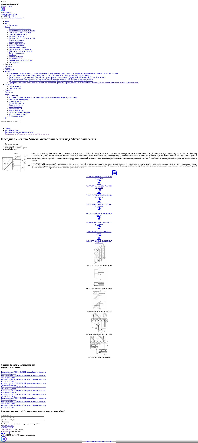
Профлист (12, 55)
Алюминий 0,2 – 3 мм (17, 58)
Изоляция (8, 66)
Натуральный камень (16, 45)
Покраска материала (51, 79)
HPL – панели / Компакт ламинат (20, 51)
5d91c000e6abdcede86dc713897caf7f (99, 233)
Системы (8, 64)
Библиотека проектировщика (19, 112)
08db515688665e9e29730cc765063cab (99, 205)
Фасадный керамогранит (18, 36)
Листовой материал (16, 57)
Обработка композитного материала (57, 77)
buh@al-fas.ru (5, 431)
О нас (7, 94)
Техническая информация (18, 114)
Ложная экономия (15, 109)
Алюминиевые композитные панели (22, 31)
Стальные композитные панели (20, 32)
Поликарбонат (14, 62)
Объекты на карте (15, 88)
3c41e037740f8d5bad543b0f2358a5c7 (99, 242)
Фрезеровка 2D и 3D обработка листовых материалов (73, 83)
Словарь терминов (15, 107)
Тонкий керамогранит (17, 44)
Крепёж (7, 68)
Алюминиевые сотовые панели (20, 29)
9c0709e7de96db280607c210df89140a (99, 196)
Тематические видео (16, 110)
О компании (13, 96)
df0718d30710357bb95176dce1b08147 (99, 223)
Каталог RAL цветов (16, 103)
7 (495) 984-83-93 (8, 426)
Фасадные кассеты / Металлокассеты (22, 38)
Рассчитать (9, 92)
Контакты (8, 90)
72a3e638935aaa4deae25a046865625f (99, 187)
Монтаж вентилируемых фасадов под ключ (63, 73)
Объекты (8, 84)
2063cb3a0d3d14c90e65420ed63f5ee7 (99, 177)
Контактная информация (43, 97)
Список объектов (15, 86)
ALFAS (3, 2)
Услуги (7, 71)
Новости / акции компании (18, 99)
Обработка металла (51, 81)
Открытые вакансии (16, 101)
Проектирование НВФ (49, 75)
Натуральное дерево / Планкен (20, 49)
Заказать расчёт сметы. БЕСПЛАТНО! (99, 441)
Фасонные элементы (16, 40)
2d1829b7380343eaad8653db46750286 (99, 214)
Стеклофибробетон (16, 42)
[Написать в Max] (4, 439)
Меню (7, 21)
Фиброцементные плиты (18, 34)
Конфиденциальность (16, 116)
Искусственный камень (17, 47)
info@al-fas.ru (7, 12)
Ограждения (13, 25)
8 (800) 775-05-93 (9, 16)
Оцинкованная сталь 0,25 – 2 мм (20, 60)
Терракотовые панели (16, 53)
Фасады (7, 27)
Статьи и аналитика (16, 105)
